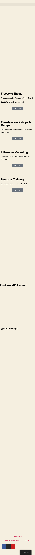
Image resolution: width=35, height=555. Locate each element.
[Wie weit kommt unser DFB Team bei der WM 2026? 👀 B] (17, 474)
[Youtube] (13, 546)
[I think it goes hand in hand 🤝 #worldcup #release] (17, 493)
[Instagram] (8, 546)
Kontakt (27, 540)
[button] (17, 4)
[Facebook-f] (4, 546)
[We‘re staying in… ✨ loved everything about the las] (17, 379)
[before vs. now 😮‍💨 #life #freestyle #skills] (17, 342)
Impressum (17, 536)
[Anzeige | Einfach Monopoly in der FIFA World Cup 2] (17, 455)
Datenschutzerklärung (13, 540)
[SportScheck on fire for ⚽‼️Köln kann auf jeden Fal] (17, 512)
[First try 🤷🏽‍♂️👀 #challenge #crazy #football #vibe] (17, 360)
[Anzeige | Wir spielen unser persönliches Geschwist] (17, 417)
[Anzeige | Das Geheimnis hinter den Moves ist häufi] (17, 436)
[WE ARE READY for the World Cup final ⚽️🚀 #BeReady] (17, 398)
